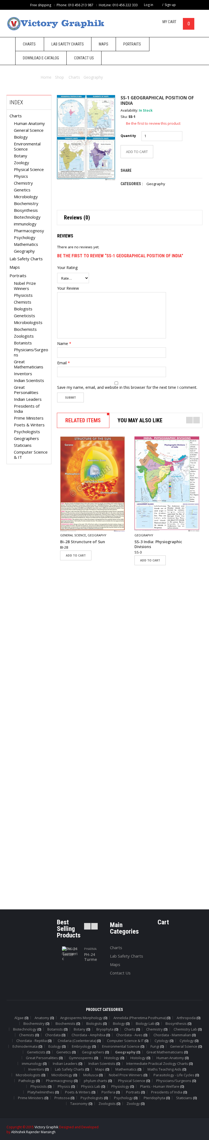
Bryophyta (104, 1029)
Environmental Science (27, 146)
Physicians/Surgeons (31, 352)
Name (64, 343)
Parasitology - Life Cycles (173, 1074)
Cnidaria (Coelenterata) (77, 1040)
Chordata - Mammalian (172, 1034)
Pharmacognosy (29, 230)
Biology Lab (145, 1023)
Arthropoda (186, 1017)
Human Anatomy (29, 123)
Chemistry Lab (185, 1029)
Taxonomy (79, 1103)
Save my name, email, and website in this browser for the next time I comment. (127, 387)
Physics (21, 176)
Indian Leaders (28, 399)
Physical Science (29, 169)
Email (63, 362)
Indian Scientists (29, 380)
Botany (20, 155)
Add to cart (76, 555)
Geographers (26, 438)
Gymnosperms (81, 1057)
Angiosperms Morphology (81, 1017)
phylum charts (95, 1080)
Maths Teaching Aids (164, 1069)
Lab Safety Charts (26, 258)
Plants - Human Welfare (159, 1086)
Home (46, 77)
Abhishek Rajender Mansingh (33, 1132)
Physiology (120, 1086)
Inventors (23, 373)
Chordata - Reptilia (31, 1040)
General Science (29, 130)
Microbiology (26, 196)
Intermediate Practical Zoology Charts (157, 1063)
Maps (15, 267)
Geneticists (24, 315)
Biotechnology (27, 217)
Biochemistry (26, 203)
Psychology (24, 237)
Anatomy (42, 1017)
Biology (21, 137)
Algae (19, 1017)
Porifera (108, 1092)
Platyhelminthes (40, 1092)
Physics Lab (90, 1086)
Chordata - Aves (129, 1034)
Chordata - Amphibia (88, 1034)
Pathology (27, 1080)
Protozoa (62, 1097)
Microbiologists (28, 322)
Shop (59, 77)
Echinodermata (25, 1046)
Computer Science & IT (31, 454)
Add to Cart (137, 151)
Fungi (154, 1046)
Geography (93, 77)
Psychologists (27, 431)
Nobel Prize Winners (25, 285)
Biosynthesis (26, 210)
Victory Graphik (46, 1127)
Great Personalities (26, 389)
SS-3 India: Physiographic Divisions (158, 544)
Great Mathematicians (28, 364)
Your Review (68, 288)
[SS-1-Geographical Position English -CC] (86, 138)
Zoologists (24, 336)
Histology (111, 1057)
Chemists (22, 302)
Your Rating (67, 267)
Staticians (23, 445)
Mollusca (90, 1074)
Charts (74, 77)
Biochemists (25, 329)
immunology (25, 224)
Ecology (54, 1046)
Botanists (23, 343)
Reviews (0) (77, 217)
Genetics (22, 189)
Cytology (162, 1040)
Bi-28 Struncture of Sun (82, 541)
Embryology (81, 1046)
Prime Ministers (29, 418)
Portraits (18, 275)
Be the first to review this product (153, 123)
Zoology (21, 162)
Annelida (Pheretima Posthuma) (139, 1017)
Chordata (53, 1034)
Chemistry (23, 183)
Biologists (23, 308)
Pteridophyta (154, 1097)
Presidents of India (26, 408)
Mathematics (26, 244)
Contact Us (120, 973)
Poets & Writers (29, 424)
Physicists (23, 295)
